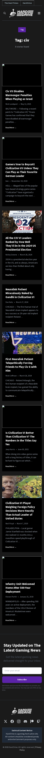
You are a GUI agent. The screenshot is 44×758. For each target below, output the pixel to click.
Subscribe (22, 679)
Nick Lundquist (12, 104)
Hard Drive (27, 3)
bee (7, 181)
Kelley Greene (11, 254)
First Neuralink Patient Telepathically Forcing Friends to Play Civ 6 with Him (21, 365)
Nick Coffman (11, 375)
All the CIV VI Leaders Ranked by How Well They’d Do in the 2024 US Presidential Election (21, 244)
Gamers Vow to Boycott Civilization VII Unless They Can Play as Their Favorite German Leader (22, 170)
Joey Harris (10, 449)
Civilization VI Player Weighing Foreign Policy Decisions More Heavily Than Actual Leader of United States (20, 511)
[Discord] (25, 721)
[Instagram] (18, 721)
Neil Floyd (10, 523)
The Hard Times (11, 3)
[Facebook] (12, 721)
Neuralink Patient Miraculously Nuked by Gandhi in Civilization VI (20, 293)
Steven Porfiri (11, 596)
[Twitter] (5, 721)
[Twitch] (38, 721)
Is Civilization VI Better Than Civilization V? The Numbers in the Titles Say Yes (21, 438)
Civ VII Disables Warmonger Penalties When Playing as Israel (19, 95)
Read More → (11, 127)
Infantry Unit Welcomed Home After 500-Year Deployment (20, 588)
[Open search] (4, 13)
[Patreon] (32, 721)
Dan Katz (9, 302)
